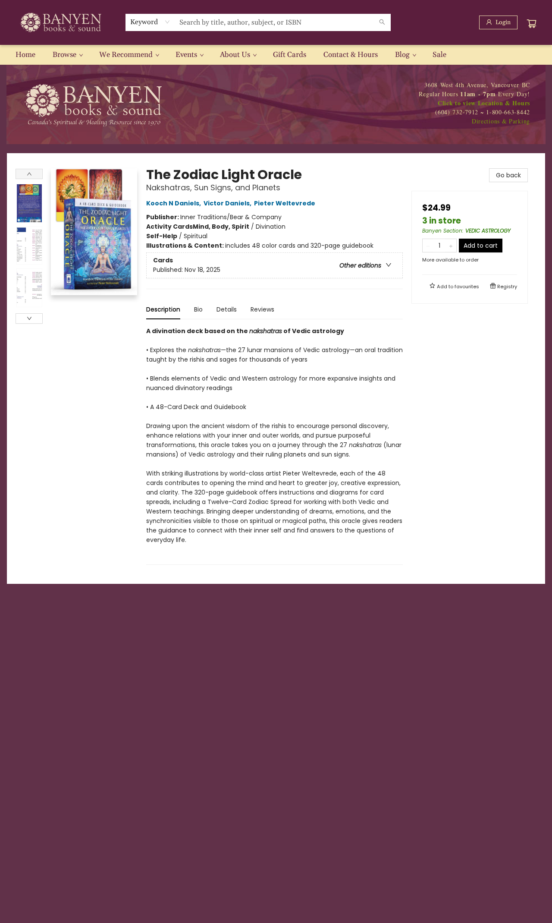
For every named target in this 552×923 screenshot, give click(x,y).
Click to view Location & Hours (484, 102)
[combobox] (150, 22)
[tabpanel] (274, 445)
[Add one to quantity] (450, 245)
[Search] (382, 22)
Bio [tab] (198, 309)
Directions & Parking (501, 121)
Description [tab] (163, 309)
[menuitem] (25, 55)
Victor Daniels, (228, 203)
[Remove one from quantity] (428, 245)
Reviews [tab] (262, 309)
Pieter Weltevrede (284, 203)
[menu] (276, 55)
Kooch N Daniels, (174, 203)
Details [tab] (226, 309)
